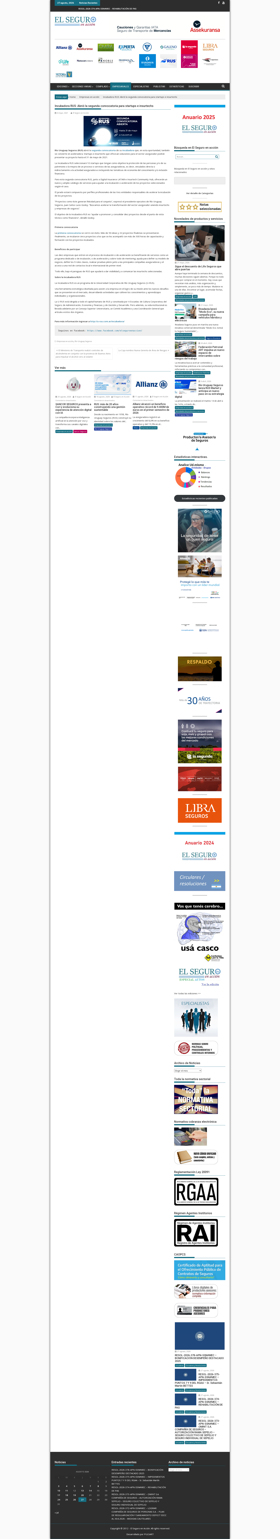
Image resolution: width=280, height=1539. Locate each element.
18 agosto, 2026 (103, 397)
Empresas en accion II (103, 425)
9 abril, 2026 (205, 381)
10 (58, 1490)
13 (82, 1490)
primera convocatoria (69, 232)
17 (58, 1495)
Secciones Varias (81, 86)
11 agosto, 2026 (141, 396)
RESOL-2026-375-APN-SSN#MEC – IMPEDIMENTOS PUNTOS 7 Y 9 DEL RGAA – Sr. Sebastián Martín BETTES (138, 1480)
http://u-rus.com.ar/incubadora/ (107, 321)
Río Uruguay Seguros (83, 341)
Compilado (102, 86)
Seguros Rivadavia (213, 338)
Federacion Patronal (202, 373)
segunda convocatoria (104, 150)
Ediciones (62, 86)
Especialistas (141, 86)
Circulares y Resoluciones (196, 1365)
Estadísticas (177, 86)
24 (58, 1499)
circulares (179, 1365)
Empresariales (120, 86)
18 (66, 1495)
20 (82, 1495)
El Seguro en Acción (81, 113)
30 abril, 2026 (206, 343)
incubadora (128, 150)
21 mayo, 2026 (183, 262)
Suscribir (194, 86)
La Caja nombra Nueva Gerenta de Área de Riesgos (142, 350)
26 (74, 1499)
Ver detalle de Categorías (199, 193)
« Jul (57, 1512)
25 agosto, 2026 (64, 397)
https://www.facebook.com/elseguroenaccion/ (114, 330)
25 (66, 1499)
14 (90, 1490)
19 (74, 1495)
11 (66, 1490)
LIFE (195, 296)
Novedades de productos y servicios (190, 300)
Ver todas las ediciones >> (187, 993)
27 (82, 1499)
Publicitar (159, 86)
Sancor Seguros (80, 431)
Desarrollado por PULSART (140, 1534)
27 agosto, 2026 (183, 1351)
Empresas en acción (65, 341)
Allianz (136, 428)
